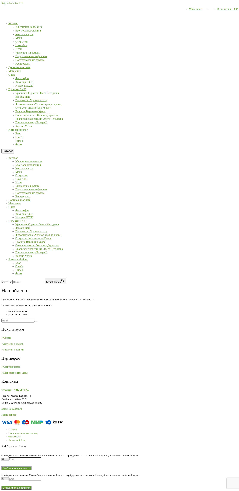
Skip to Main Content (12, 3)
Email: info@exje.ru (11, 409)
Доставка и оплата (13, 343)
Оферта (7, 337)
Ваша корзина (227, 9)
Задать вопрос (8, 414)
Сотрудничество (11, 367)
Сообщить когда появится (16, 468)
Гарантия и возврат (13, 349)
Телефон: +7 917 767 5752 (15, 390)
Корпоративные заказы (15, 372)
